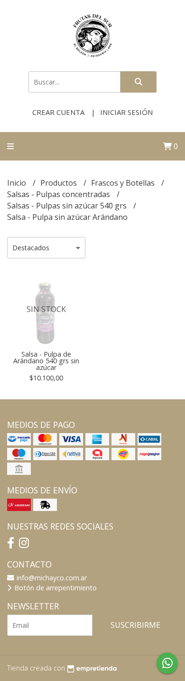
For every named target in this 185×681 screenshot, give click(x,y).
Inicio (17, 183)
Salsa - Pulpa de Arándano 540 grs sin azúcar (46, 361)
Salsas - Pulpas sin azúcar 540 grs (68, 205)
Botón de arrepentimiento (54, 587)
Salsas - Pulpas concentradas (59, 194)
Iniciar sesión (126, 112)
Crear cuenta (58, 112)
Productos (59, 183)
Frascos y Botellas (124, 183)
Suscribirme (135, 625)
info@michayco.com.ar (51, 577)
